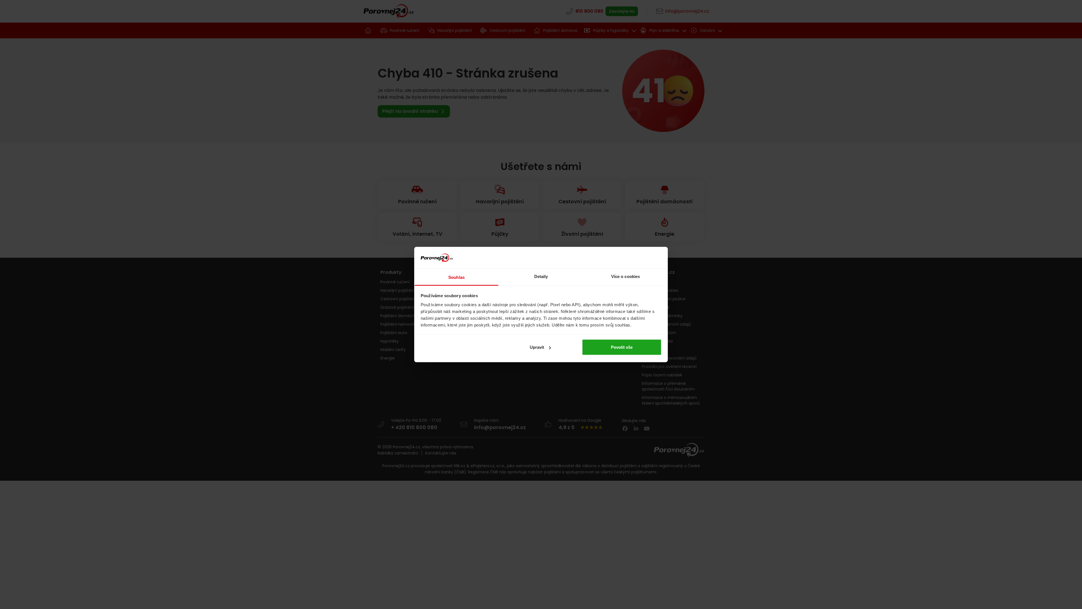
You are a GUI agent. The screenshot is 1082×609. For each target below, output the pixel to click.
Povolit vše (622, 347)
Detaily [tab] (541, 276)
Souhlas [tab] (456, 277)
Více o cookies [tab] (625, 276)
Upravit (537, 347)
